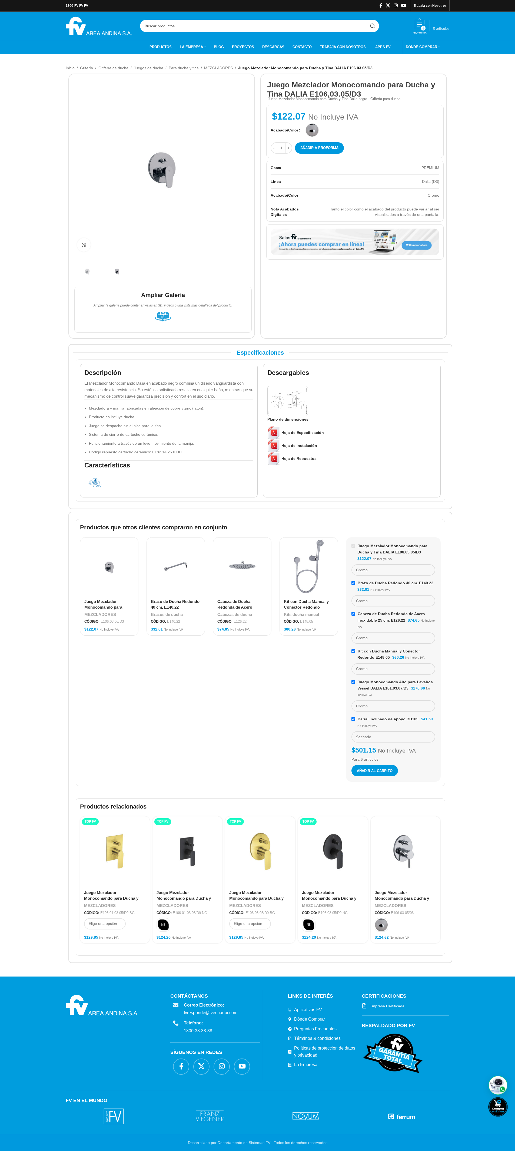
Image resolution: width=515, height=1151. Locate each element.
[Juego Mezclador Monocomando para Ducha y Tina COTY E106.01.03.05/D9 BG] (115, 851)
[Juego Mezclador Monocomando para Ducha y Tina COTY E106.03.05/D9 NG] (333, 851)
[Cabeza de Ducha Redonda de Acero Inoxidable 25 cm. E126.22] (242, 566)
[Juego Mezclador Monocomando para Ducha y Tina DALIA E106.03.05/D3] (109, 566)
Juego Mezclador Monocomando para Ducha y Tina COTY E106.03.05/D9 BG (256, 898)
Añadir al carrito (375, 771)
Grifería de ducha (113, 68)
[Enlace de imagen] (393, 1053)
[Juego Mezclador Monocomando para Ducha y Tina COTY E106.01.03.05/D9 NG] (187, 851)
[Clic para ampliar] (84, 245)
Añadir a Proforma (319, 148)
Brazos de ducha (167, 614)
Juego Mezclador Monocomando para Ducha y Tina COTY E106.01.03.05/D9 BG (114, 898)
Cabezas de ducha (234, 614)
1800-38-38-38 (198, 1030)
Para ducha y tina (184, 68)
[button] (498, 1085)
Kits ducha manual (301, 614)
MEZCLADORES (218, 68)
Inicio (70, 68)
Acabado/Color (284, 130)
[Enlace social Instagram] (395, 5)
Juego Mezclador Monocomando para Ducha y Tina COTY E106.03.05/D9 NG (329, 898)
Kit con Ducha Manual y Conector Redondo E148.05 (306, 607)
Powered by (507, 1120)
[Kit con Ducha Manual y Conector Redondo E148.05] (309, 566)
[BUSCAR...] (373, 26)
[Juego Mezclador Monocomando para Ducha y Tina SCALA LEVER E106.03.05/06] (406, 851)
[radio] (312, 130)
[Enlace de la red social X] (388, 5)
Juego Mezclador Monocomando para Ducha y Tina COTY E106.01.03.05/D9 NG (187, 898)
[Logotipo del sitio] (99, 25)
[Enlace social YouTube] (403, 5)
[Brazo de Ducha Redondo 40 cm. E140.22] (176, 566)
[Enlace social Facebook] (381, 5)
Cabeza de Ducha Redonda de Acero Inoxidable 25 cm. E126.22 (241, 607)
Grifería (86, 68)
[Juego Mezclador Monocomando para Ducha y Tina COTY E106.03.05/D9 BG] (260, 851)
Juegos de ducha (148, 68)
